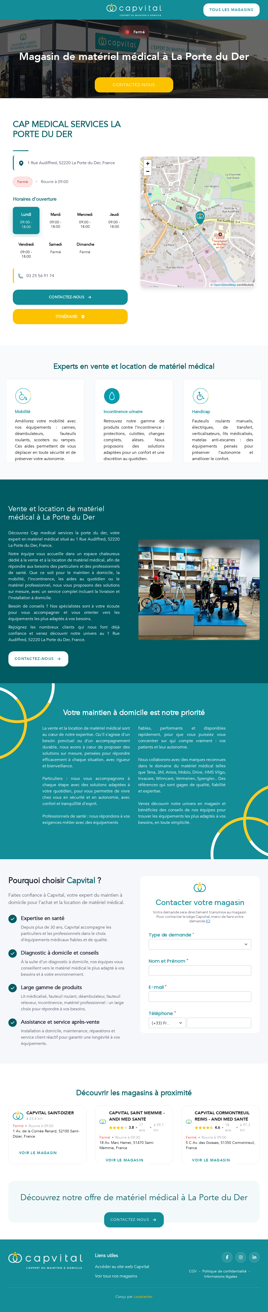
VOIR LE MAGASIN (38, 1152)
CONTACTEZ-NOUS (134, 85)
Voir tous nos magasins (116, 1276)
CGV (193, 1271)
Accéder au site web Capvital (122, 1267)
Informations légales (220, 1276)
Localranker (143, 1296)
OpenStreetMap (225, 284)
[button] (200, 217)
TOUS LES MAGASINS (231, 9)
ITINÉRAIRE (67, 316)
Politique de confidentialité (224, 1271)
